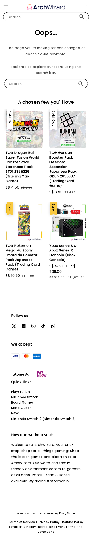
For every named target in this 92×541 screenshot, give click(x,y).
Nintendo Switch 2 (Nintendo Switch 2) (43, 418)
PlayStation (20, 391)
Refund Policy (73, 522)
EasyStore (67, 513)
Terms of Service (21, 522)
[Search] (81, 16)
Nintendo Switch (24, 397)
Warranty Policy (23, 527)
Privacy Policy (49, 522)
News (15, 413)
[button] (5, 7)
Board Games (22, 402)
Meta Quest (21, 408)
